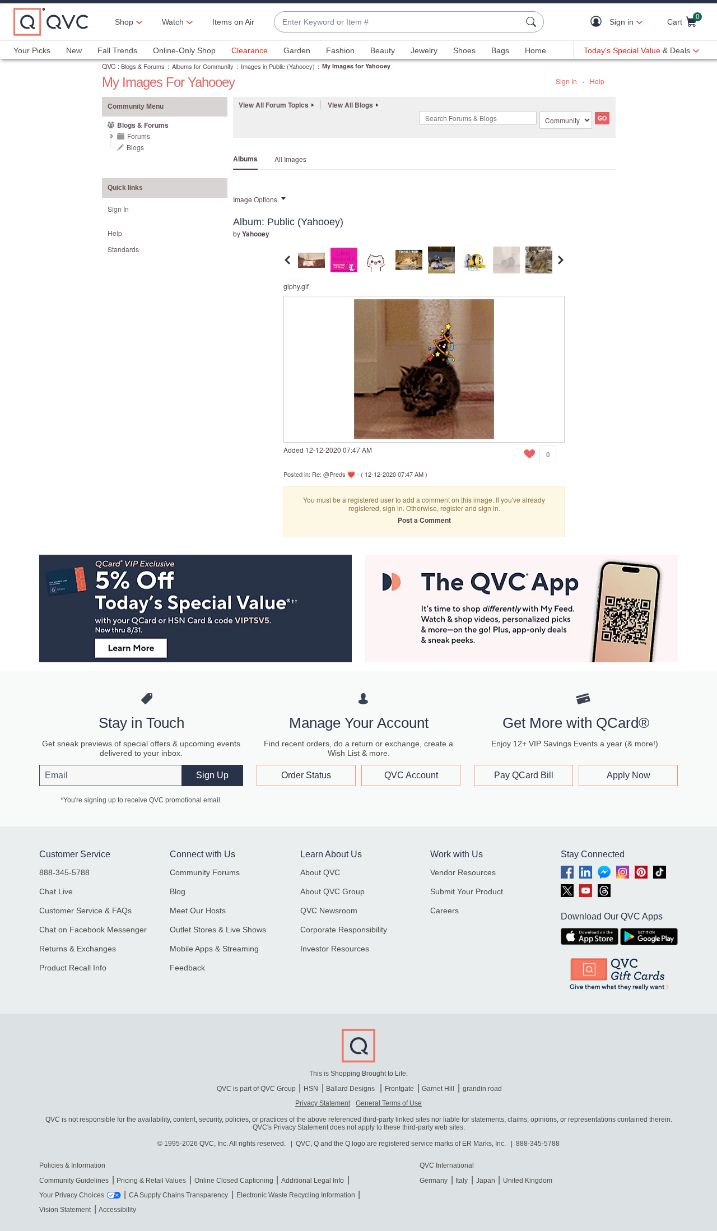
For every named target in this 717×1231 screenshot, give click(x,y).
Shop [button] (124, 21)
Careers (444, 910)
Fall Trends (117, 50)
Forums (138, 136)
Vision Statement (65, 1210)
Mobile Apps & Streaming (214, 948)
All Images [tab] (290, 159)
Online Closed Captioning (233, 1180)
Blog (177, 891)
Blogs (135, 147)
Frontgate (399, 1089)
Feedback (187, 967)
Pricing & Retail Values (151, 1180)
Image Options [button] (255, 199)
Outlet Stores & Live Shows (218, 929)
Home (535, 50)
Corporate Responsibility (343, 929)
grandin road (482, 1089)
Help (597, 81)
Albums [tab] (245, 159)
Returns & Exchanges (77, 948)
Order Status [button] (306, 775)
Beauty (382, 50)
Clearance (249, 50)
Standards (123, 249)
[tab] (311, 258)
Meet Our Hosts (198, 910)
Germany (434, 1180)
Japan (485, 1180)
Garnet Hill (438, 1089)
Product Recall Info (72, 967)
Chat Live (56, 891)
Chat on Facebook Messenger (93, 929)
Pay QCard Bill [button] (523, 775)
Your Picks (31, 50)
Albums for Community (203, 66)
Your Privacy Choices (71, 1195)
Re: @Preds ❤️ (333, 474)
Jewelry (424, 50)
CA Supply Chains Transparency (178, 1195)
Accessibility (117, 1210)
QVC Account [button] (411, 775)
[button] (599, 22)
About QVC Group (332, 891)
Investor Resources (334, 948)
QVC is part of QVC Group (256, 1089)
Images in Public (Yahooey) (278, 66)
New (74, 50)
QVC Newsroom (328, 910)
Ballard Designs (351, 1089)
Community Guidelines (74, 1180)
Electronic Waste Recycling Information (295, 1195)
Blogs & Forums (143, 66)
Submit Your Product (466, 891)
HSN (311, 1089)
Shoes (464, 50)
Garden (296, 50)
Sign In (566, 81)
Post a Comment (424, 520)
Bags (500, 50)
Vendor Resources (463, 872)
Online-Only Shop (184, 50)
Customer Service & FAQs (85, 910)
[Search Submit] (532, 22)
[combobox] (397, 22)
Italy (461, 1180)
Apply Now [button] (628, 775)
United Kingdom (527, 1180)
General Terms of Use (389, 1103)
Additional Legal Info (312, 1180)
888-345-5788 (64, 872)
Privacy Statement (322, 1103)
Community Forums (205, 872)
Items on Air (233, 21)
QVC (109, 66)
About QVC (320, 872)
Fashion (340, 50)
